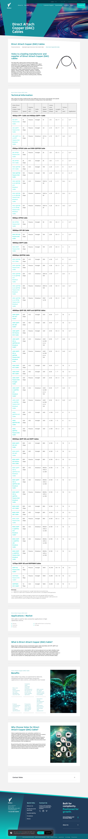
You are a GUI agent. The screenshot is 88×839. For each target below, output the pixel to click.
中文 (56, 1)
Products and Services (36, 5)
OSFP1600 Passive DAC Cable (16, 578)
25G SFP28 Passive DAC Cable (16, 154)
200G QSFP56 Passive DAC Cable (16, 267)
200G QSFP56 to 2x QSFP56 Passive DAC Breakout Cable (16, 290)
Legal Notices (61, 837)
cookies (20, 832)
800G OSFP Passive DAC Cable (16, 520)
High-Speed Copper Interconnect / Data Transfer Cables (33, 47)
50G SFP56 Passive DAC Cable (16, 224)
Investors (66, 5)
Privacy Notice (74, 837)
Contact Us (81, 5)
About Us (20, 5)
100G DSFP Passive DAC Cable (16, 249)
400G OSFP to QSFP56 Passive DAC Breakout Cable (16, 404)
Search (62, 1)
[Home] (9, 5)
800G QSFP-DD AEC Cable (16, 453)
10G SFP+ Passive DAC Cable (16, 122)
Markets (26, 5)
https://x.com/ (40, 811)
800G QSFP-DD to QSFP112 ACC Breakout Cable (16, 471)
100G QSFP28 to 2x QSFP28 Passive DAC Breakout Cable (16, 197)
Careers (83, 1)
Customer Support (49, 5)
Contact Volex (18, 777)
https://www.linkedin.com (43, 811)
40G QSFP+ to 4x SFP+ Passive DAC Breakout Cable (16, 140)
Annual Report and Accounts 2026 (68, 817)
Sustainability (58, 5)
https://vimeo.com (46, 811)
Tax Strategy (67, 837)
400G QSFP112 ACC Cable (16, 414)
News (71, 5)
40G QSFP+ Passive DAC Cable (16, 130)
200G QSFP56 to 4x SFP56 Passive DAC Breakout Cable (16, 302)
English (52, 1)
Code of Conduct (54, 837)
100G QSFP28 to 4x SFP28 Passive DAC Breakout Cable (16, 209)
